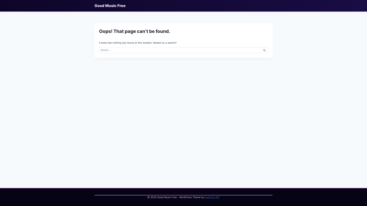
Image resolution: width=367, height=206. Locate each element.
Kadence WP (212, 197)
